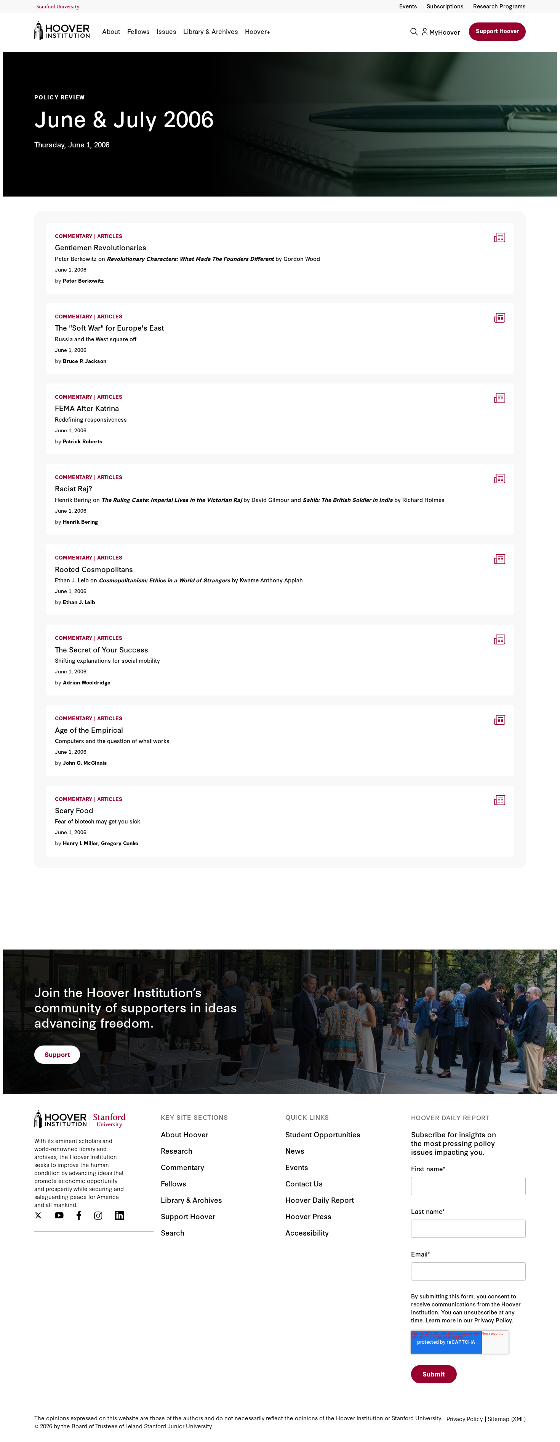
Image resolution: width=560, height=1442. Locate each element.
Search (172, 1232)
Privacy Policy (464, 1419)
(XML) (518, 1419)
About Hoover (184, 1134)
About (111, 31)
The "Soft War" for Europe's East (93, 308)
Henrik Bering (80, 521)
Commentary (182, 1167)
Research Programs (499, 6)
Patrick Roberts (82, 441)
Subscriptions (445, 6)
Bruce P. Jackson (84, 360)
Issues (166, 31)
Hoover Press (308, 1216)
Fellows (138, 31)
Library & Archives (210, 31)
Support (57, 1054)
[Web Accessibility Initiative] (58, 7)
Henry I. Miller (80, 843)
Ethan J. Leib (79, 602)
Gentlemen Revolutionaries (86, 227)
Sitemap (498, 1419)
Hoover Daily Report (319, 1199)
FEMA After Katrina (73, 388)
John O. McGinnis (85, 762)
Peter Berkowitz (83, 280)
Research (176, 1150)
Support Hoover (497, 31)
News (294, 1150)
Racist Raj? (62, 468)
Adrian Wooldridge (86, 682)
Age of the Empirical (76, 709)
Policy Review (59, 97)
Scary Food (62, 790)
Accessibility (307, 1232)
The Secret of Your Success (87, 629)
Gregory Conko (119, 843)
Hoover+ (257, 31)
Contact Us (304, 1183)
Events (408, 6)
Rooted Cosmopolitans (79, 549)
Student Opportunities (322, 1134)
